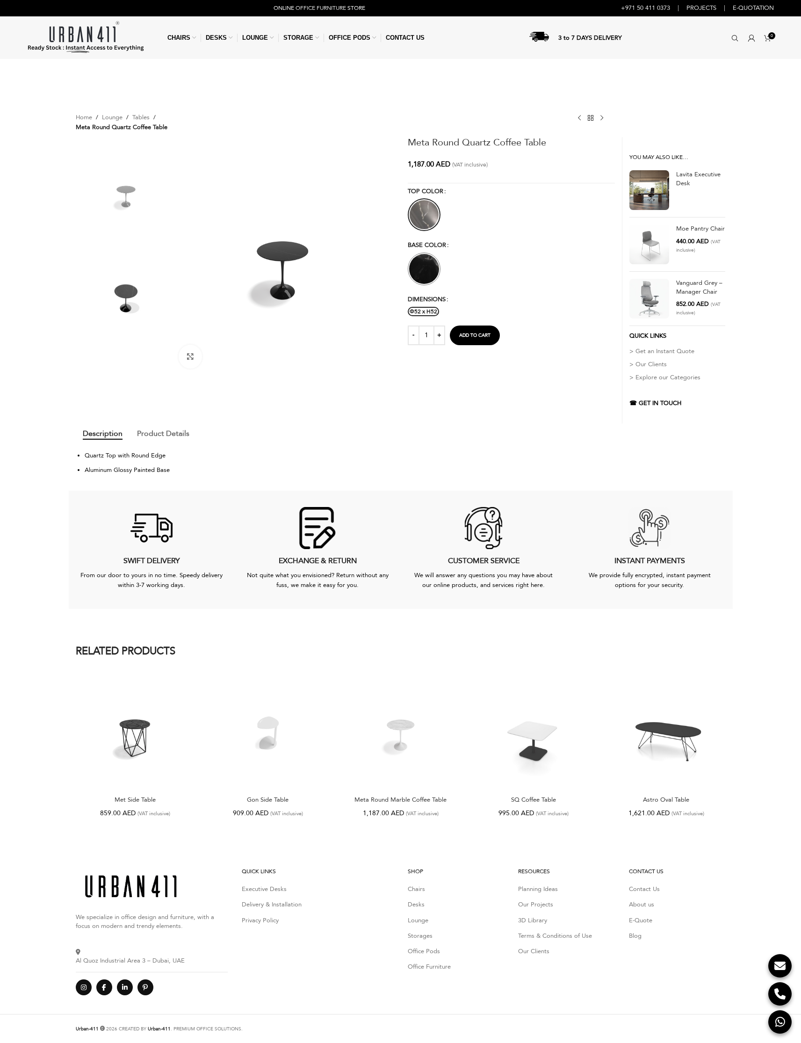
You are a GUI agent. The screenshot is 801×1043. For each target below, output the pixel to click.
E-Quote (640, 920)
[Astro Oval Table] (666, 732)
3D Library (532, 920)
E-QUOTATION (753, 8)
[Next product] (601, 118)
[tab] (103, 433)
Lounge (112, 117)
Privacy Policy (260, 920)
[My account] (751, 38)
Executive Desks (264, 889)
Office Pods (424, 951)
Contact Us (644, 889)
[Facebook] (104, 987)
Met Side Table (135, 800)
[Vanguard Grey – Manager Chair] (649, 299)
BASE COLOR (427, 245)
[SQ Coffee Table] (533, 732)
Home (84, 117)
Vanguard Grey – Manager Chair (699, 287)
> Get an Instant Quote (661, 351)
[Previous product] (579, 118)
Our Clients (533, 951)
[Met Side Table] (135, 732)
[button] (735, 38)
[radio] (424, 214)
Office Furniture (429, 967)
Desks (416, 904)
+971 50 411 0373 (645, 8)
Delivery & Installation (272, 904)
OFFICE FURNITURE (321, 8)
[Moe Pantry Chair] (649, 244)
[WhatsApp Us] (780, 1022)
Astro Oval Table (666, 800)
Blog (635, 936)
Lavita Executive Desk (698, 178)
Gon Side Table (268, 800)
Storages (420, 936)
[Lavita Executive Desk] (649, 190)
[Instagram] (84, 987)
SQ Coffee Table (533, 800)
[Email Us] (780, 966)
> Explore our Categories (664, 377)
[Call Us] (780, 994)
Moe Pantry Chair (700, 229)
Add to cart (475, 335)
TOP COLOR (425, 191)
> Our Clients (648, 364)
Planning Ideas (538, 889)
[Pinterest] (145, 987)
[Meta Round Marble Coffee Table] (400, 732)
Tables (141, 117)
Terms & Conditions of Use (555, 936)
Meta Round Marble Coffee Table (400, 800)
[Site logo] (85, 37)
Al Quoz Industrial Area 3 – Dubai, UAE (130, 960)
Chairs (416, 889)
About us (641, 904)
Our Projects (535, 904)
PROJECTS (701, 8)
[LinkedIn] (125, 987)
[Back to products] (590, 118)
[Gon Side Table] (268, 732)
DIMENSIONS (427, 299)
